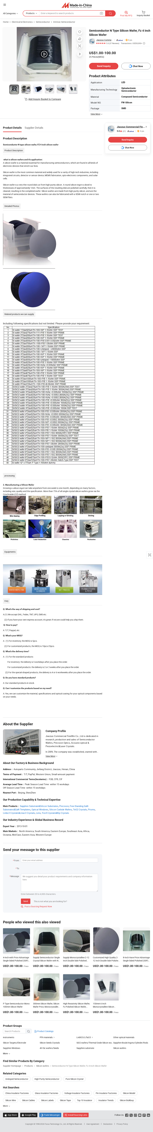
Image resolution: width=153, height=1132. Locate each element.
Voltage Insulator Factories (76, 1093)
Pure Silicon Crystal (74, 1079)
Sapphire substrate (85, 1048)
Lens (38, 812)
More (5, 1105)
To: (18, 868)
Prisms (91, 809)
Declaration (108, 1124)
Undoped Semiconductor (16, 1079)
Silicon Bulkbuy (127, 1100)
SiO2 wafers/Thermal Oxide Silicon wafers (94, 1042)
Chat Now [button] (138, 66)
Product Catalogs (45, 1031)
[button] (4, 4)
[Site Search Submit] (110, 13)
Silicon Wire (10, 1100)
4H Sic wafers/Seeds (49, 1048)
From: (16, 860)
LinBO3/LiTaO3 (83, 1037)
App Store (10, 1114)
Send (25, 901)
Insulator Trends (106, 1100)
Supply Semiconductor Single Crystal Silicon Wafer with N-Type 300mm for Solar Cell (46, 960)
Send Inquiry (104, 66)
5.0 (121, 131)
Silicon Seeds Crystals (50, 1042)
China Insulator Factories (17, 1093)
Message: (15, 876)
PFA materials (46, 1037)
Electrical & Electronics (22, 21)
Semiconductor (43, 21)
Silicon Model (129, 1093)
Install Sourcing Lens (77, 1114)
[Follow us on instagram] (135, 1114)
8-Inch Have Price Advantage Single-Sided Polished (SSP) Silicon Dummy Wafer (136, 960)
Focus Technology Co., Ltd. (56, 1124)
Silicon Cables (28, 1100)
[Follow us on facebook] (126, 1114)
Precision (64, 806)
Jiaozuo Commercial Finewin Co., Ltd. (104, 40)
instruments (8, 1037)
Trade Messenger (50, 1114)
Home (6, 21)
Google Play (29, 1114)
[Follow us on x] (131, 1114)
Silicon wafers (119, 1048)
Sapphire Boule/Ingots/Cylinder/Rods (130, 1042)
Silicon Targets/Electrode (14, 1042)
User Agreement (92, 1124)
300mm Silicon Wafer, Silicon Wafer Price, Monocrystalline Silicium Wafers (46, 1006)
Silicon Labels (47, 1100)
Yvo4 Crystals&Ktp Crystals (55, 812)
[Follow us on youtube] (139, 1114)
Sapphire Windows (11, 1048)
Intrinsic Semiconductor (64, 21)
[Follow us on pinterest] (144, 1114)
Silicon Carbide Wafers (60, 809)
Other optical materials (123, 1037)
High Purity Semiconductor (47, 1079)
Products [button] (30, 13)
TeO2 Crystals (80, 809)
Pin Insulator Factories (106, 1093)
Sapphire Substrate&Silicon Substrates (39, 806)
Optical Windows (40, 809)
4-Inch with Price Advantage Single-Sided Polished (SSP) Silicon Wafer (16, 960)
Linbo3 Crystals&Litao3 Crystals (19, 812)
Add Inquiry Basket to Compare (44, 99)
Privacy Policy (122, 1124)
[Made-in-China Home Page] (77, 5)
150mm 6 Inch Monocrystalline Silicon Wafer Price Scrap (103, 1006)
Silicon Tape (65, 1100)
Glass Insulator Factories (46, 1093)
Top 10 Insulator (84, 1100)
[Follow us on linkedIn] (148, 1114)
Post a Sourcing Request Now (36, 906)
